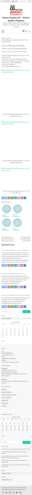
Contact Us (4, 406)
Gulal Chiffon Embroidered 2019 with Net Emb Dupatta (15, 250)
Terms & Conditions (6, 397)
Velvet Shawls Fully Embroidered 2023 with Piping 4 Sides (16, 449)
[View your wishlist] (29, 31)
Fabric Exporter (22, 52)
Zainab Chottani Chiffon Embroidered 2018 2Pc (13, 273)
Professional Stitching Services (9, 395)
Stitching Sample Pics (7, 392)
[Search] (29, 1)
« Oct (3, 341)
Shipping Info (5, 403)
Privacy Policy (5, 400)
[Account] (26, 31)
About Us (4, 389)
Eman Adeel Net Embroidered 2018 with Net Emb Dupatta (16, 295)
